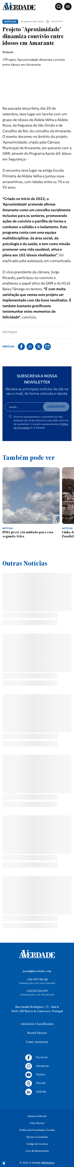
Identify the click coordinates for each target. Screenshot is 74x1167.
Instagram (42, 1113)
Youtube (40, 1121)
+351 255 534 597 (37, 1038)
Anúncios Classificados (37, 1071)
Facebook (41, 1104)
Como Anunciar (37, 1089)
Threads (41, 1130)
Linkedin (41, 1139)
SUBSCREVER (56, 406)
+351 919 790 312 (37, 1026)
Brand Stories (37, 1080)
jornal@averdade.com (37, 1018)
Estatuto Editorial (37, 1163)
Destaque (9, 332)
